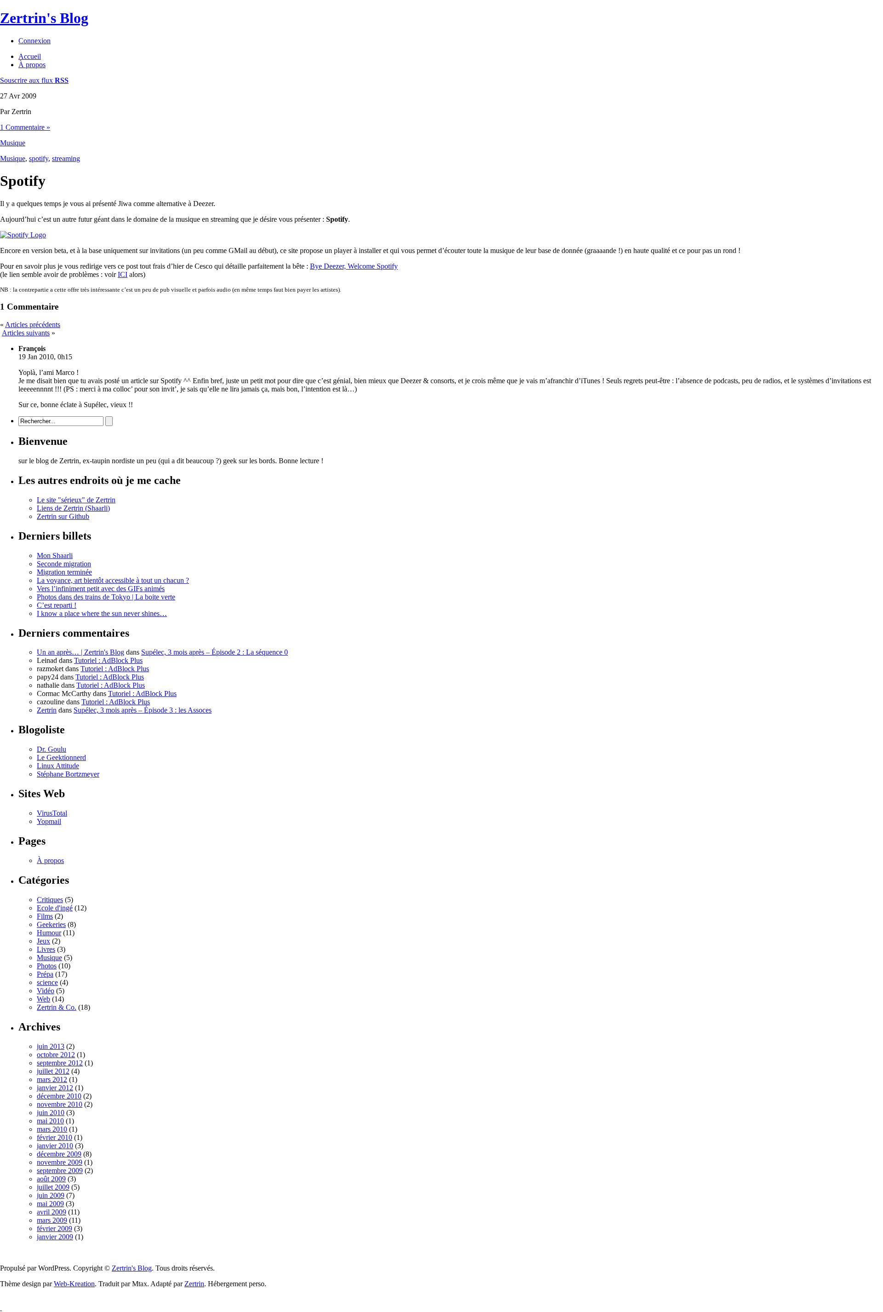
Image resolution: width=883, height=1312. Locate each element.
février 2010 (54, 1137)
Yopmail (49, 821)
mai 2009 (50, 1204)
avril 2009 (51, 1212)
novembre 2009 (59, 1162)
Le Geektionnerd (61, 757)
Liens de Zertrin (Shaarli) (73, 508)
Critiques (50, 899)
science (47, 982)
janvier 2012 (55, 1088)
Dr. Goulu (51, 749)
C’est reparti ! (56, 605)
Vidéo (45, 991)
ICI (122, 274)
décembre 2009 (59, 1154)
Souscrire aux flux (34, 80)
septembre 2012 (60, 1063)
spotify (38, 158)
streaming (66, 158)
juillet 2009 (53, 1187)
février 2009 (54, 1228)
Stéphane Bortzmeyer (68, 774)
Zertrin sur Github (63, 516)
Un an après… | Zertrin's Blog (80, 652)
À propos (32, 65)
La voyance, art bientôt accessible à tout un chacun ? (113, 580)
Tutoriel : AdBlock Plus (108, 660)
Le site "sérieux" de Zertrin (76, 500)
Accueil (29, 56)
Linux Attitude (58, 766)
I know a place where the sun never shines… (102, 613)
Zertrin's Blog (44, 18)
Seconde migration (64, 564)
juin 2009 (50, 1195)
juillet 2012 (53, 1071)
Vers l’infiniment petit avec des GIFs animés (101, 589)
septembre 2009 (60, 1170)
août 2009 (51, 1179)
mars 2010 (52, 1129)
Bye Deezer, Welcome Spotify (354, 266)
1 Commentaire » (25, 127)
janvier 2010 (55, 1146)
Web (43, 999)
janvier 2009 (55, 1237)
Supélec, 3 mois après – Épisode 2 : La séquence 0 (214, 652)
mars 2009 (52, 1220)
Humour (49, 933)
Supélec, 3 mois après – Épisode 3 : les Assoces (143, 710)
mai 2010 (50, 1121)
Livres (46, 949)
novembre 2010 (59, 1104)
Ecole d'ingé (55, 908)
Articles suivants (26, 333)
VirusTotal (52, 813)
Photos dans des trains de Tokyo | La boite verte (106, 597)
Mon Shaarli (55, 555)
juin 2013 (50, 1046)
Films (45, 916)
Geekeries (51, 924)
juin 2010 (50, 1112)
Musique (12, 143)
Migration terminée (64, 572)
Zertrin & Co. (56, 1007)
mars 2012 (52, 1079)
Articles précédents (32, 324)
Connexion (34, 41)
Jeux (43, 941)
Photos (47, 966)
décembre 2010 (59, 1096)
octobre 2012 (56, 1055)
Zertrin (47, 710)
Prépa (45, 974)
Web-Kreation (74, 1284)
